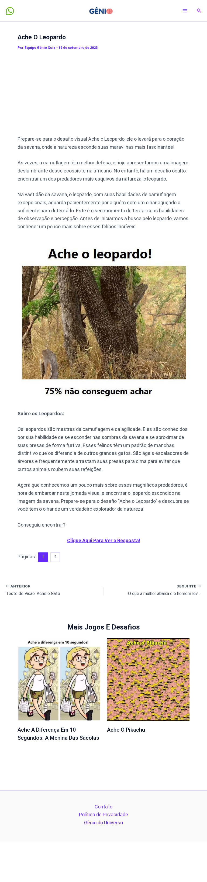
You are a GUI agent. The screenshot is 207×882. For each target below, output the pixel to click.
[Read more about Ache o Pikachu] (148, 679)
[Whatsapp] (10, 11)
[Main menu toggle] (185, 10)
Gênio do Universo (103, 822)
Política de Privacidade (103, 814)
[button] (199, 10)
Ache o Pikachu (126, 730)
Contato (103, 807)
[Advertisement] (112, 92)
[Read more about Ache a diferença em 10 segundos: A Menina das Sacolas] (59, 679)
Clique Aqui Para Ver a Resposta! (103, 540)
